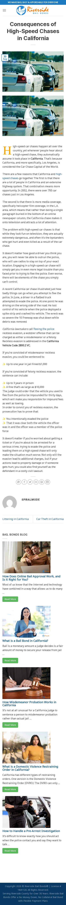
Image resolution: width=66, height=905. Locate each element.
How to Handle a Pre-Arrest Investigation (31, 831)
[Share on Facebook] (24, 482)
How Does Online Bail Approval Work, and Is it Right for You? (31, 577)
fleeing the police (43, 329)
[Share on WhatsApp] (18, 482)
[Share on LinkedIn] (47, 482)
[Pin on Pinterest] (41, 482)
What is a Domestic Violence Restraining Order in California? (30, 768)
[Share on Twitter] (30, 482)
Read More (10, 599)
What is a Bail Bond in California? (25, 641)
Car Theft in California (50, 519)
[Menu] (4, 10)
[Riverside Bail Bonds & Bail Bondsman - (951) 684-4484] (33, 10)
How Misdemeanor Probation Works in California (29, 703)
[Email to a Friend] (36, 482)
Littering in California (15, 519)
